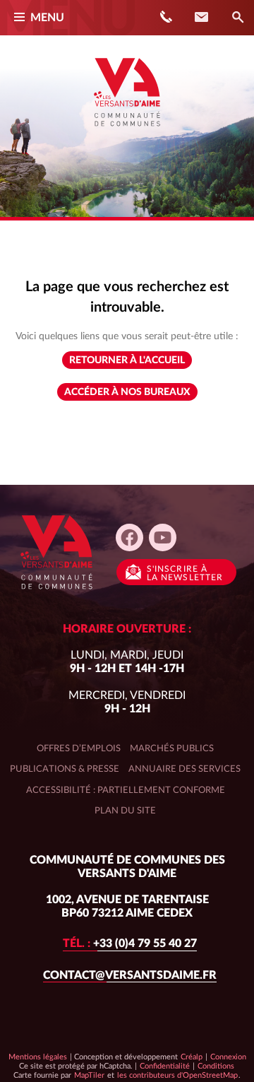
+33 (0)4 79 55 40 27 (130, 943)
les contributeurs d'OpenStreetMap (177, 1075)
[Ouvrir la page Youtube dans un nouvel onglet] (162, 537)
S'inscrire (185, 573)
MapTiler (88, 1075)
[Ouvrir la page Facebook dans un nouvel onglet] (129, 537)
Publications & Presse (64, 769)
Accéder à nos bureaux (127, 392)
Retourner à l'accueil (127, 360)
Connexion (228, 1057)
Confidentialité (164, 1066)
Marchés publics (172, 748)
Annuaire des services (184, 769)
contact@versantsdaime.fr (130, 975)
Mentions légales (37, 1057)
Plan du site (125, 811)
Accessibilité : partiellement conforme (125, 790)
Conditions (215, 1066)
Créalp (191, 1056)
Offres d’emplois (79, 748)
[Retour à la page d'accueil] (127, 131)
